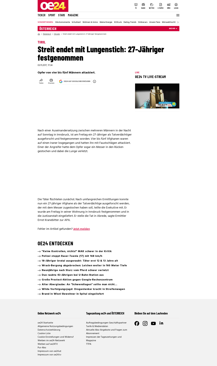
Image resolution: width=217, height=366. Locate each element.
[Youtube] (153, 323)
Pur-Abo (42, 348)
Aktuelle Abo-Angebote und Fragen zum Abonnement (106, 331)
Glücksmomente (62, 22)
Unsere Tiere (154, 22)
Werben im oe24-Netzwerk (51, 341)
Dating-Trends (130, 22)
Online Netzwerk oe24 (49, 313)
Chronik (57, 34)
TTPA (88, 344)
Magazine (73, 15)
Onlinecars (142, 22)
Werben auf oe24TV (48, 344)
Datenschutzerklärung (49, 330)
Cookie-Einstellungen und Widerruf (56, 337)
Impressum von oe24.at (49, 351)
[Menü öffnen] (178, 15)
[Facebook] (136, 323)
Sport (51, 15)
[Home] (39, 34)
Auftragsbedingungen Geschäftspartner (106, 323)
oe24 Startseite (45, 323)
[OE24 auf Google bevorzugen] (94, 81)
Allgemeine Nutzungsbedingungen (55, 326)
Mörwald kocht (169, 22)
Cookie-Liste (44, 333)
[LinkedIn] (161, 323)
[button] (139, 103)
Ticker (41, 15)
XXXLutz (118, 22)
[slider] (149, 104)
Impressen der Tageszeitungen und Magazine (103, 339)
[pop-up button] (170, 103)
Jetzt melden (81, 229)
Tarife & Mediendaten (97, 326)
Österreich (48, 29)
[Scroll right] (177, 22)
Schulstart (76, 22)
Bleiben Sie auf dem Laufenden (151, 313)
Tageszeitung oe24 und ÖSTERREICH (105, 313)
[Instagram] (145, 323)
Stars (61, 15)
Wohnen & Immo (90, 22)
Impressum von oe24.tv (49, 355)
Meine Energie (106, 22)
